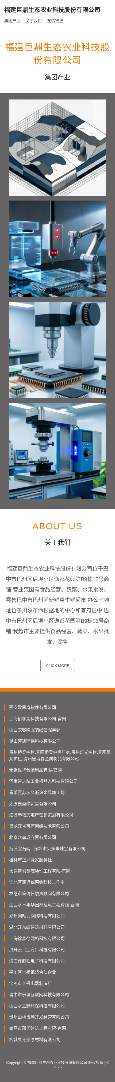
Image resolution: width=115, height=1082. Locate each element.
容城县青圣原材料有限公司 (34, 1039)
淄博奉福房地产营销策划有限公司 (41, 815)
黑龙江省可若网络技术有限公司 (39, 826)
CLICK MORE (57, 665)
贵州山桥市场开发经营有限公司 (39, 1017)
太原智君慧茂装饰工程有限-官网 (39, 871)
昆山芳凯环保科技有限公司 (34, 741)
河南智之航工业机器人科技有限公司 (43, 781)
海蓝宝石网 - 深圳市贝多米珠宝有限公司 (47, 848)
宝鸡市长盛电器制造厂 (30, 983)
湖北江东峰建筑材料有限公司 (37, 927)
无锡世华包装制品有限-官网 (35, 770)
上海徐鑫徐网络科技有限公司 (37, 938)
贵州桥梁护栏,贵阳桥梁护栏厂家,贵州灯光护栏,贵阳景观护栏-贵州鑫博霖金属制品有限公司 (60, 755)
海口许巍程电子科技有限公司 (37, 961)
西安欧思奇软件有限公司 (32, 707)
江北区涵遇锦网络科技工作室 (37, 882)
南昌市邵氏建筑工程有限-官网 (37, 1028)
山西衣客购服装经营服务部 (34, 730)
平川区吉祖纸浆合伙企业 (32, 972)
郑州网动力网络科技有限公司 (37, 916)
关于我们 (34, 20)
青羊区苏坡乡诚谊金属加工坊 (37, 792)
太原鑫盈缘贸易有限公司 (32, 803)
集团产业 (12, 20)
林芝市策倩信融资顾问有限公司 (39, 893)
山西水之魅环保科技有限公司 (37, 1006)
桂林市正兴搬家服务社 (30, 860)
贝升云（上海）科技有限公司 (37, 949)
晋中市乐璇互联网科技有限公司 (39, 994)
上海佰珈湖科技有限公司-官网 (37, 718)
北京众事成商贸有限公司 (32, 837)
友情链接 (55, 20)
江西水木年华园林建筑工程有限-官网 (44, 905)
